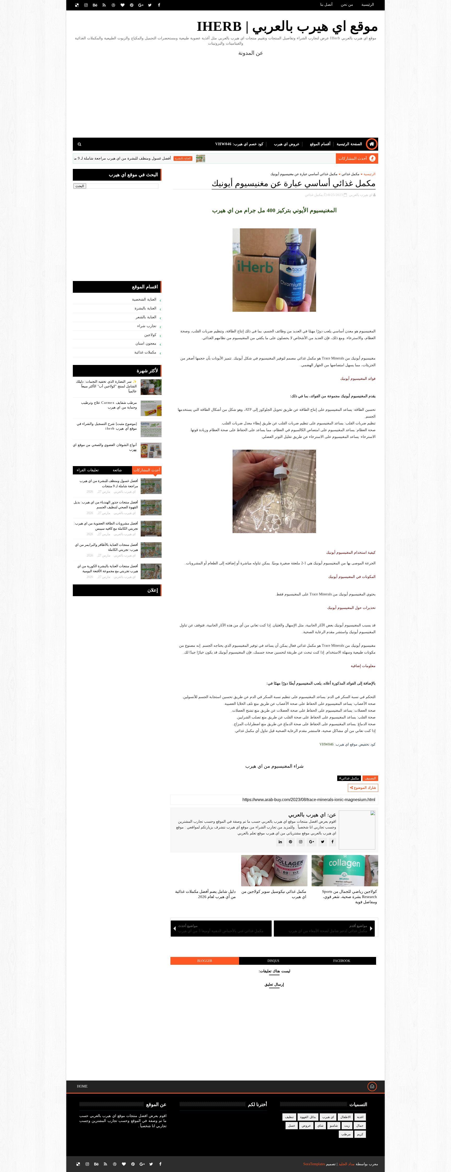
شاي (320, 1125)
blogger (204, 961)
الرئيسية (367, 5)
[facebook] (159, 5)
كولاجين (150, 335)
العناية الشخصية (144, 299)
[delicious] (77, 5)
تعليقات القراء (88, 470)
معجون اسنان (146, 343)
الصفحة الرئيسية (349, 144)
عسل (291, 1125)
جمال (359, 1125)
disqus (273, 961)
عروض (306, 1125)
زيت (347, 1125)
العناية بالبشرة (221, 158)
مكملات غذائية (145, 352)
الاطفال (345, 1117)
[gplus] (141, 5)
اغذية (360, 1117)
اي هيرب (76, 158)
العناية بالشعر (146, 317)
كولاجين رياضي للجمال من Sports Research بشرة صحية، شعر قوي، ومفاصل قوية (349, 896)
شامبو (334, 1125)
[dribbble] (113, 5)
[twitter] (150, 5)
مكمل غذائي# (349, 778)
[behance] (95, 5)
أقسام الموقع (320, 144)
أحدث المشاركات (147, 470)
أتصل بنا (326, 5)
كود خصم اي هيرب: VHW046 (239, 144)
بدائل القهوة (308, 1117)
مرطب (346, 1134)
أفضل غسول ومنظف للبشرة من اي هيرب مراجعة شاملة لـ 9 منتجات (156, 158)
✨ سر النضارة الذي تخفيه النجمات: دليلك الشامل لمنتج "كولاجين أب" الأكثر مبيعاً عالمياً (106, 386)
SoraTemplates (314, 1164)
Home (82, 1086)
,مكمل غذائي (314, 195)
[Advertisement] (168, 93)
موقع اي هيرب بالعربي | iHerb (287, 26)
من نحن (347, 5)
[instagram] (86, 5)
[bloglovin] (122, 5)
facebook (341, 961)
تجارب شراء (147, 326)
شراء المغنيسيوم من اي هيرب (274, 766)
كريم (360, 1134)
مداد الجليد (347, 1164)
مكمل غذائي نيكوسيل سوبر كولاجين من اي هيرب (273, 894)
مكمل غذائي (350, 174)
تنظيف (289, 1117)
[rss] (104, 5)
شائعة (117, 470)
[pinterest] (131, 5)
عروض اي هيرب (286, 144)
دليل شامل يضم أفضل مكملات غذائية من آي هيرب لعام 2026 (205, 894)
